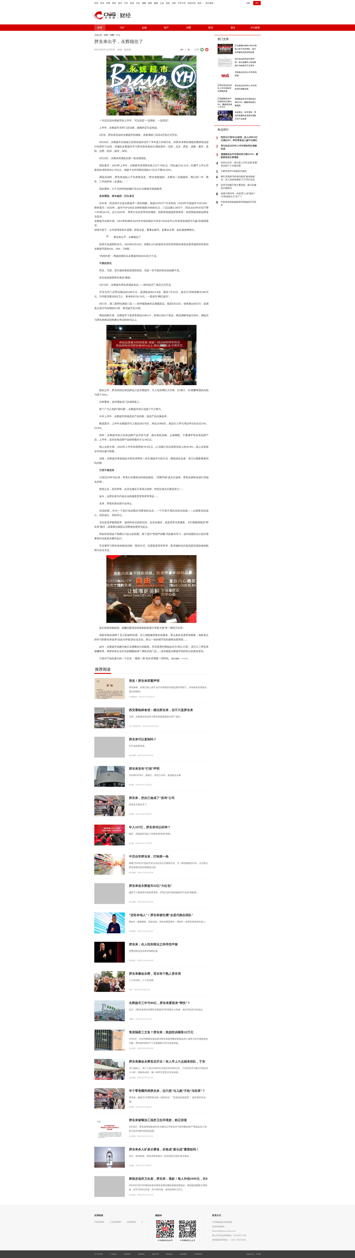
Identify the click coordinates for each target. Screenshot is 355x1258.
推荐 (99, 27)
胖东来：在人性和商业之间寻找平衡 (153, 944)
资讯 (102, 3)
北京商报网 (116, 1222)
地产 (166, 27)
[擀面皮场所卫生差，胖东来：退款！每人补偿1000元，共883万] (109, 1191)
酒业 (232, 27)
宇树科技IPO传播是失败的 (234, 171)
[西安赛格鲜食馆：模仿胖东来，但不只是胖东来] (109, 722)
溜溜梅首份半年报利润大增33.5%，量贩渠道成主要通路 (239, 155)
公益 (162, 3)
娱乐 (120, 3)
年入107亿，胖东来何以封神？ (150, 827)
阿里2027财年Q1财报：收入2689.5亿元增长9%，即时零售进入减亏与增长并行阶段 (239, 139)
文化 (138, 3)
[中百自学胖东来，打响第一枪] (109, 864)
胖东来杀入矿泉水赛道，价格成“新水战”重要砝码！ (164, 1149)
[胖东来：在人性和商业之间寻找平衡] (109, 952)
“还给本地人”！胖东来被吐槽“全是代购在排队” (161, 915)
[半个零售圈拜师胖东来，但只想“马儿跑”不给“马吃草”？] (109, 1099)
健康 (156, 3)
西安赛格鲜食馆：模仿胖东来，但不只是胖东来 (161, 710)
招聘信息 (141, 1254)
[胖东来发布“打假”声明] (109, 776)
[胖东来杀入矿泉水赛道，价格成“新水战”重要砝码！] (109, 1158)
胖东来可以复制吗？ (142, 739)
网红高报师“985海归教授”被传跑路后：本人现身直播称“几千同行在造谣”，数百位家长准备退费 (238, 178)
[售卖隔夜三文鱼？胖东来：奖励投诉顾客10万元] (109, 1040)
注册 (248, 3)
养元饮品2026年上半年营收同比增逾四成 (239, 147)
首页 (96, 3)
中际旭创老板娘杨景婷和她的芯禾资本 (238, 203)
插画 (150, 3)
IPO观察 (255, 27)
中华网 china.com (106, 15)
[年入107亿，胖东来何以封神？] (109, 836)
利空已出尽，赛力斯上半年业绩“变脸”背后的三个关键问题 (239, 164)
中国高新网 (99, 1222)
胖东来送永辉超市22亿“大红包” (150, 885)
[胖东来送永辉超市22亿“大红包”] (109, 898)
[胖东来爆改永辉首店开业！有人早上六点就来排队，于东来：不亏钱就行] (109, 1069)
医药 (210, 27)
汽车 (126, 3)
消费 (188, 27)
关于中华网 (98, 1254)
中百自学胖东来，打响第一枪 (149, 856)
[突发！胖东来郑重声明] (109, 697)
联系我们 (127, 1254)
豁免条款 (169, 1254)
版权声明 (155, 1254)
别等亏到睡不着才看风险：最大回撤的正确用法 (238, 186)
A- (189, 49)
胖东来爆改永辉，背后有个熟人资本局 (155, 973)
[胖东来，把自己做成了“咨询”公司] (109, 806)
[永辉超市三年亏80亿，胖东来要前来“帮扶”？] (109, 1011)
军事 (108, 3)
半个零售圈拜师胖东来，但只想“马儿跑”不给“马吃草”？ (167, 1091)
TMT (122, 27)
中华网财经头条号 (165, 1240)
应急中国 (191, 3)
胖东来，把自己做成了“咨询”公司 (152, 798)
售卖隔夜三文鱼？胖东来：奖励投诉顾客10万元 (161, 1032)
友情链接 (183, 1254)
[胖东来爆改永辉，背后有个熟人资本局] (109, 981)
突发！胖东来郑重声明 (144, 680)
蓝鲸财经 (132, 1222)
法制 (174, 3)
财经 (114, 3)
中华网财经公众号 (187, 1240)
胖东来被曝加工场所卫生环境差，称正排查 (158, 1120)
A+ (182, 49)
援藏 (144, 3)
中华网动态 (198, 1254)
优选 (168, 3)
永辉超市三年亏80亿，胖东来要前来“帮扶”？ (159, 1003)
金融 (144, 27)
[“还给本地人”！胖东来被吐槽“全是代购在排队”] (109, 923)
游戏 (132, 3)
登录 (257, 3)
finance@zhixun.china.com (224, 1231)
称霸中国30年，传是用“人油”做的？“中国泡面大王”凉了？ (238, 195)
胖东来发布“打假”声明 (144, 768)
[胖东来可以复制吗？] (109, 752)
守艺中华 (182, 3)
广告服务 (113, 1254)
